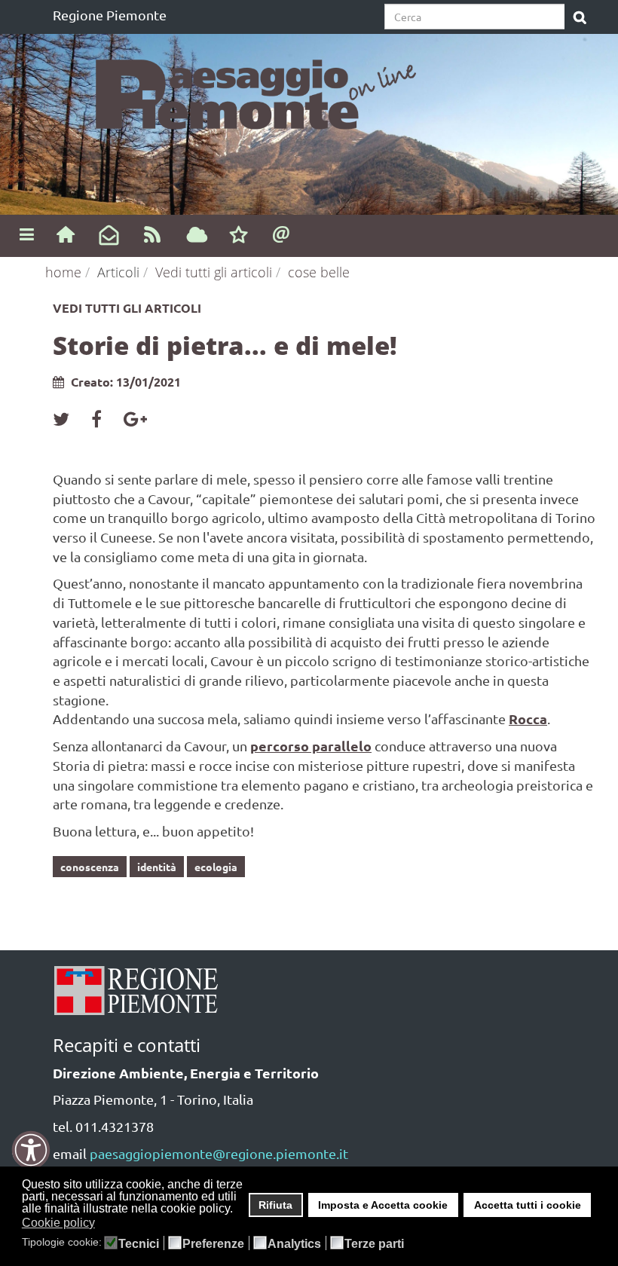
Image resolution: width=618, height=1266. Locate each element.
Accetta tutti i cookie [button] (527, 1205)
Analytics (294, 1244)
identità (156, 866)
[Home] (65, 234)
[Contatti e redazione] (281, 234)
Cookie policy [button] (58, 1222)
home (63, 272)
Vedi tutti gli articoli (213, 272)
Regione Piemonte (110, 15)
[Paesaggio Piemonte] (264, 90)
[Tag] (197, 236)
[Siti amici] (239, 236)
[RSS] (153, 234)
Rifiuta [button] (275, 1205)
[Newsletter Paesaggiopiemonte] (109, 236)
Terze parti (374, 1244)
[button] (104, 1224)
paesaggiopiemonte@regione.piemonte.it (219, 1153)
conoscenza (89, 866)
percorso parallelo (311, 745)
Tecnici (138, 1244)
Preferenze (213, 1244)
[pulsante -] (579, 18)
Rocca (528, 718)
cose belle (319, 272)
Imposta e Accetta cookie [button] (383, 1205)
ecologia (215, 866)
